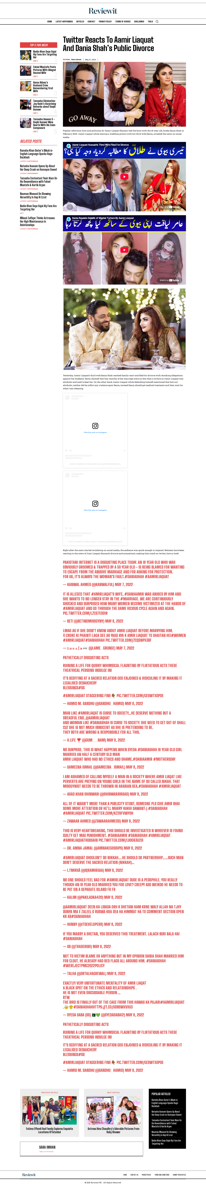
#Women (178, 635)
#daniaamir (134, 594)
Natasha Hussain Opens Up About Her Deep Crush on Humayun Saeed (38, 167)
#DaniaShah (134, 576)
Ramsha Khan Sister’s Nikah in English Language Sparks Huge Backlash (36, 154)
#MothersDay (164, 759)
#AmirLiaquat (74, 640)
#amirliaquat (74, 608)
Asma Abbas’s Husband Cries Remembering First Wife (43, 87)
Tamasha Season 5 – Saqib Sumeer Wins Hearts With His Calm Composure (44, 124)
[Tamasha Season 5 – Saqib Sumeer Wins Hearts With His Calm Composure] (25, 123)
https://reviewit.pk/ (46, 1151)
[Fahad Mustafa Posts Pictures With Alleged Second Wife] (25, 71)
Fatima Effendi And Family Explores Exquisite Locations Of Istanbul (49, 1130)
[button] (157, 21)
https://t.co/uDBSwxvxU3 (113, 1007)
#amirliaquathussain (80, 840)
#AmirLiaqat (101, 594)
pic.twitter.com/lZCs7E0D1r (85, 613)
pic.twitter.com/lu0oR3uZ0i (121, 840)
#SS (81, 688)
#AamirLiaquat (157, 576)
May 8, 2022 (114, 621)
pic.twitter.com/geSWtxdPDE (140, 695)
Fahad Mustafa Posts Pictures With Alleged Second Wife (44, 69)
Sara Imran (76, 59)
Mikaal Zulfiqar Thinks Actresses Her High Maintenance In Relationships (37, 221)
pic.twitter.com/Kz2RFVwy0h (109, 813)
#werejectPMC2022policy (84, 965)
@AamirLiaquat (98, 718)
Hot (35, 61)
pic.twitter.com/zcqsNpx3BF (129, 640)
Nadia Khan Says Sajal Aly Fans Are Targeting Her (45, 54)
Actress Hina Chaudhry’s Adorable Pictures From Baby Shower (113, 1130)
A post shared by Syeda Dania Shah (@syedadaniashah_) (95, 464)
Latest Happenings (29, 161)
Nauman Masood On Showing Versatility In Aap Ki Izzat (35, 195)
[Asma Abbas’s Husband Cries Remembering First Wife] (25, 86)
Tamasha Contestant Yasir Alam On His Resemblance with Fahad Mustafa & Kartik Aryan (38, 181)
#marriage (129, 599)
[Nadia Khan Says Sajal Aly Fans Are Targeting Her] (25, 55)
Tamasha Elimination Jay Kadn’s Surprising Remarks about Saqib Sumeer (44, 105)
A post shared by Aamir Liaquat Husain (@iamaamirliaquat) (95, 542)
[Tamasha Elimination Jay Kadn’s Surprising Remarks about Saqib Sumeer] (25, 105)
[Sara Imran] (31, 1149)
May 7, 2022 (124, 584)
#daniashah (72, 938)
